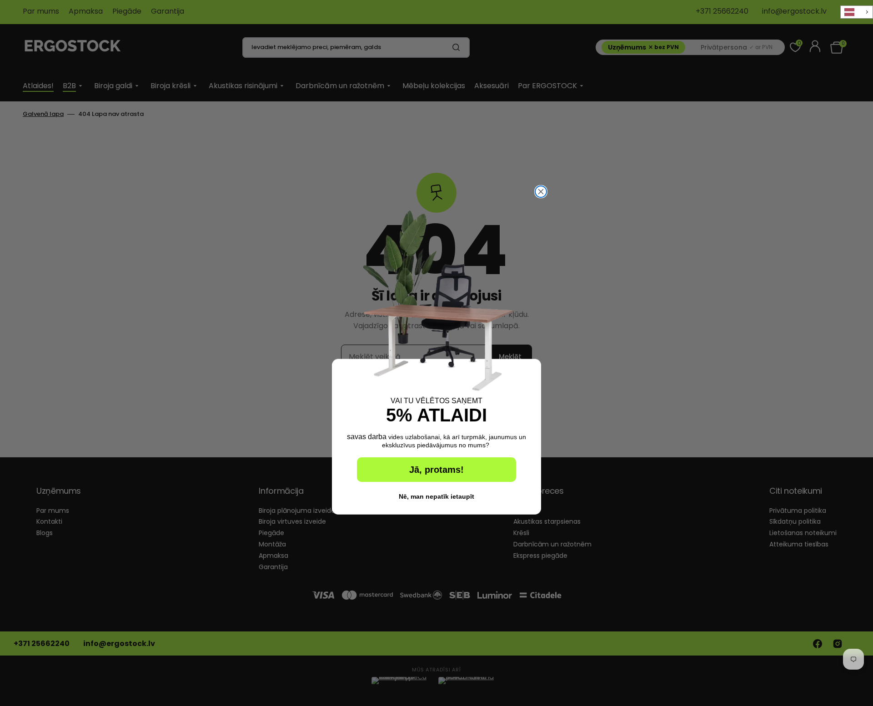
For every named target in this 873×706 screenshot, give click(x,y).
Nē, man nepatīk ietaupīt (436, 496)
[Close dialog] (541, 191)
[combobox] (856, 12)
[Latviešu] (857, 12)
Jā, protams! (436, 470)
